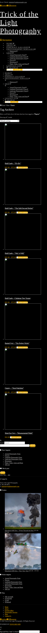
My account (9, 597)
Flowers (7, 456)
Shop (6, 614)
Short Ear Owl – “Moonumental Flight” (19, 433)
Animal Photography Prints (12, 454)
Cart (7, 600)
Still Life (7, 465)
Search (2, 443)
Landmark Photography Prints (13, 457)
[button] (6, 40)
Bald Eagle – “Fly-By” (13, 163)
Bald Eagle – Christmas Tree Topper (17, 298)
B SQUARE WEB (15, 624)
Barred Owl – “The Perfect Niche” (17, 343)
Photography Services (11, 612)
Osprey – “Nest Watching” (14, 388)
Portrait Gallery (9, 610)
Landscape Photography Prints (13, 459)
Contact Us (8, 616)
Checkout (8, 598)
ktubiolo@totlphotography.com (18, 2)
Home (6, 607)
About (6, 609)
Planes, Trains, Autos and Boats (14, 463)
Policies (8, 602)
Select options (23, 167)
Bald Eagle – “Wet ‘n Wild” (14, 253)
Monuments (8, 461)
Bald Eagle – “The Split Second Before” (19, 208)
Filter (2, 473)
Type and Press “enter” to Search (9, 632)
